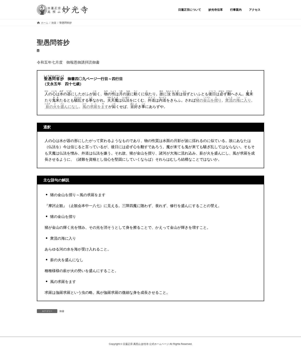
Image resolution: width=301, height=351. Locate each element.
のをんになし (62, 106)
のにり (238, 100)
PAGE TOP (290, 337)
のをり (209, 100)
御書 (61, 311)
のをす (95, 106)
